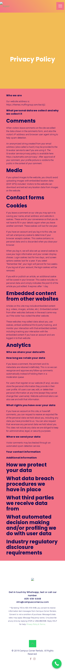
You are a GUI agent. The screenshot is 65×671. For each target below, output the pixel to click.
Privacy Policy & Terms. (36, 624)
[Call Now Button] (57, 663)
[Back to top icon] (32, 643)
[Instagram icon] (34, 658)
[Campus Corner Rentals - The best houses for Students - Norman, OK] (5, 6)
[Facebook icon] (30, 658)
